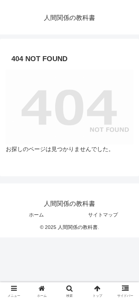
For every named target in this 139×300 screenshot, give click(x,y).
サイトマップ (103, 215)
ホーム (36, 215)
